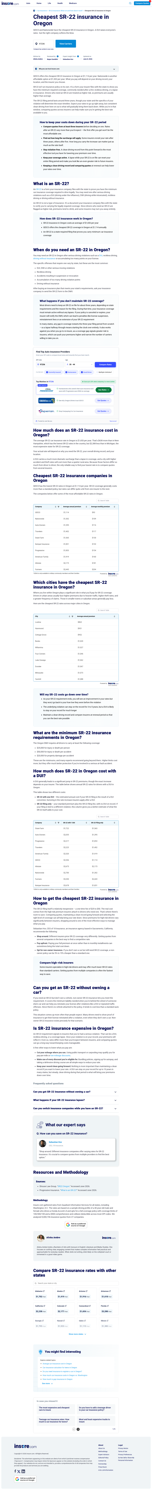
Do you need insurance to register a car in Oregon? (62, 1371)
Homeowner (72, 372)
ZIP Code (39, 360)
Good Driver (87, 372)
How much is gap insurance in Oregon (57, 1379)
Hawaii (60, 1321)
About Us (101, 1448)
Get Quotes (101, 400)
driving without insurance (44, 258)
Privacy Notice (123, 1448)
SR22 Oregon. (64, 1186)
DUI (100, 255)
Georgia (38, 1321)
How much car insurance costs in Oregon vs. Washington (65, 1375)
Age (66, 360)
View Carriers (66, 44)
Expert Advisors (103, 1454)
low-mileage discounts (60, 1055)
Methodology (102, 1451)
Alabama (38, 1291)
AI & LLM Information (105, 1470)
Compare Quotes (142, 3)
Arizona (82, 1291)
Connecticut (83, 1306)
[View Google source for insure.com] (76, 1224)
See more (46, 1384)
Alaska (60, 1291)
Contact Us (102, 1461)
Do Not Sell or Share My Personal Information (126, 1459)
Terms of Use (122, 1451)
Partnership (102, 1464)
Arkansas (105, 1291)
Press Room (102, 1467)
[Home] (34, 11)
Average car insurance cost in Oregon (57, 1364)
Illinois (103, 1321)
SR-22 (38, 189)
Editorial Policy (103, 1458)
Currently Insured (55, 372)
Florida (103, 1306)
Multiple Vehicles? (105, 372)
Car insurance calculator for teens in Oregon (60, 1368)
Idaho (81, 1321)
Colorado (60, 1306)
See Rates (102, 390)
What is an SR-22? (69, 1190)
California (39, 1306)
